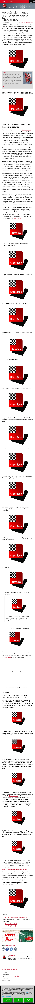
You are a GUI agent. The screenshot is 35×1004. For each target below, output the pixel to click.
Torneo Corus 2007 (10, 925)
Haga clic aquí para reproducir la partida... (15, 869)
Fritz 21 (5, 72)
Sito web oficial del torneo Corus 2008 (16, 917)
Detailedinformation (7, 1000)
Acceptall (28, 1000)
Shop (3, 1)
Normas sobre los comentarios (9, 969)
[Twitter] (11, 949)
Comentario (5, 978)
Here (27, 992)
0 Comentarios (29, 22)
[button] (11, 1)
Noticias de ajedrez (16, 7)
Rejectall (18, 1000)
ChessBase (11, 955)
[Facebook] (7, 949)
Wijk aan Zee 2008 (10, 945)
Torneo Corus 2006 (10, 926)
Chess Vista (17, 218)
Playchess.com (13, 796)
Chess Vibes (7, 657)
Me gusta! (22, 22)
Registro (17, 976)
